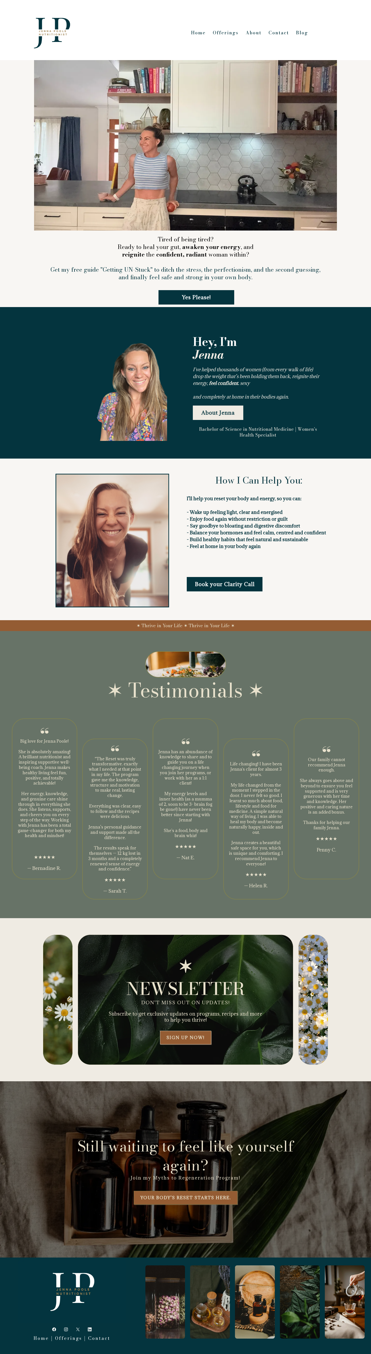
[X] (78, 1329)
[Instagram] (66, 1329)
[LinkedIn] (90, 1329)
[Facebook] (54, 1329)
